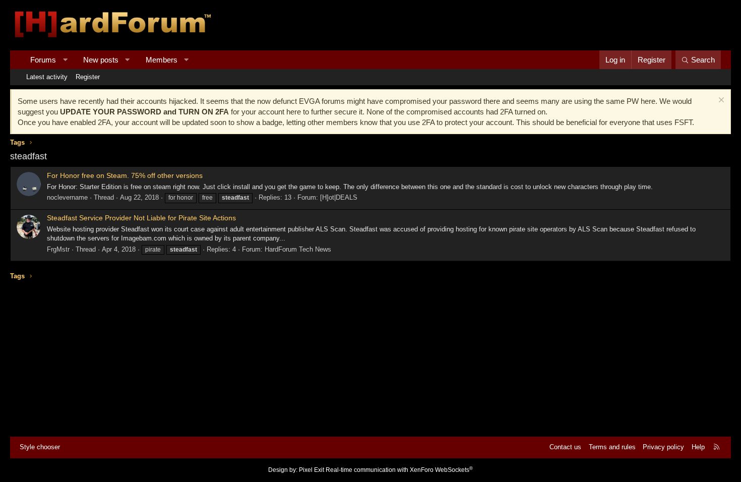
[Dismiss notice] (720, 101)
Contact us (565, 447)
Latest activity (47, 77)
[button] (65, 59)
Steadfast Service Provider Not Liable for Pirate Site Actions (141, 218)
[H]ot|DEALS (338, 197)
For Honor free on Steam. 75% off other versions (125, 175)
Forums (43, 59)
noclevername (67, 197)
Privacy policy (663, 447)
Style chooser (40, 447)
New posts (100, 59)
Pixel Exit (311, 469)
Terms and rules (612, 447)
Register (88, 77)
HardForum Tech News (298, 249)
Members (161, 59)
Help (698, 447)
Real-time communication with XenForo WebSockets (399, 469)
